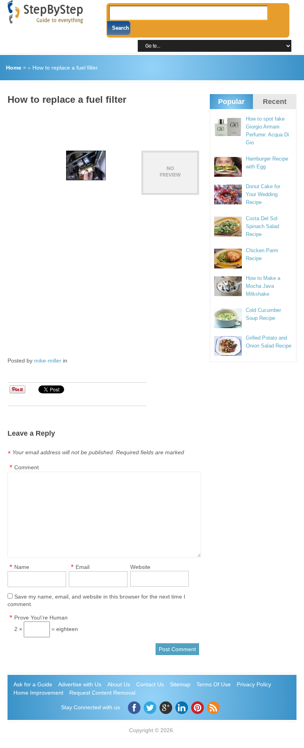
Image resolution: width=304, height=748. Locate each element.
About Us (118, 684)
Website (140, 567)
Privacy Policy (254, 684)
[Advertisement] (152, 125)
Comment (26, 467)
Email (82, 567)
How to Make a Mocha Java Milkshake (263, 286)
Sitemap (180, 684)
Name (21, 567)
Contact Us (150, 684)
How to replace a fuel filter (65, 67)
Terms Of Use (213, 684)
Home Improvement (38, 692)
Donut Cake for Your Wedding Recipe (263, 194)
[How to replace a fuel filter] (170, 173)
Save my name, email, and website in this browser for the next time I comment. (96, 600)
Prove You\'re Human (41, 617)
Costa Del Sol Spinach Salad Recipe (262, 226)
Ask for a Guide (32, 684)
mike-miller (47, 360)
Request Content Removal (102, 692)
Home (13, 67)
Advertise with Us (79, 684)
